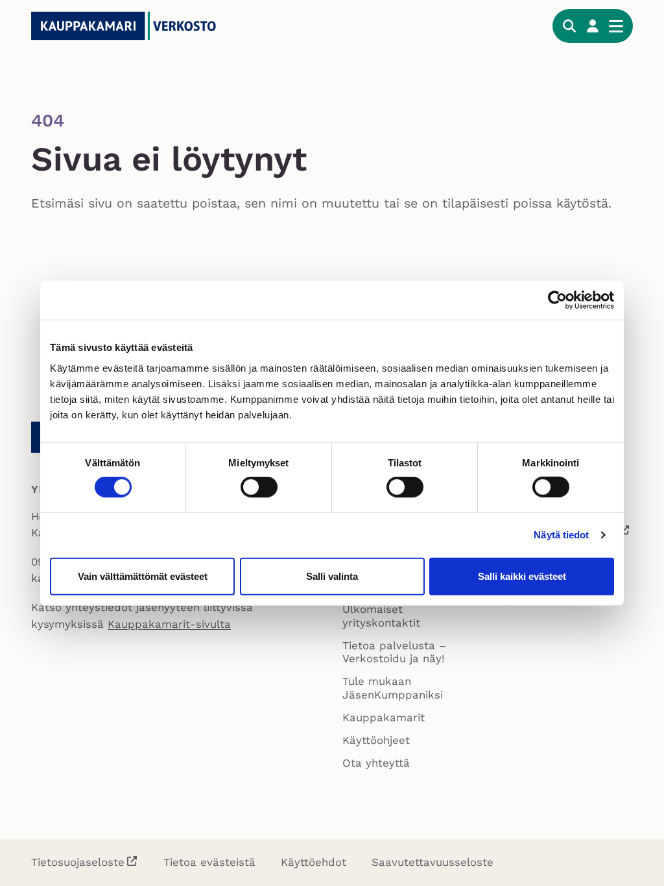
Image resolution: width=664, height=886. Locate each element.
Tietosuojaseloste (77, 862)
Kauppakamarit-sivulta (169, 623)
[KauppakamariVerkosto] (128, 26)
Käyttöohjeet (376, 740)
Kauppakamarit (383, 717)
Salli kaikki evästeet (522, 575)
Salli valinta (332, 575)
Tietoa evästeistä (209, 862)
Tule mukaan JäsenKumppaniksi (392, 687)
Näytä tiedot (561, 534)
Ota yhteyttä (376, 762)
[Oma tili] (592, 26)
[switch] (259, 487)
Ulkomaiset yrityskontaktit (381, 616)
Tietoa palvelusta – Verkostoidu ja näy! (394, 652)
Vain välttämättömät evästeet (143, 575)
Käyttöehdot (313, 862)
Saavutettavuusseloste (432, 862)
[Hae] (569, 26)
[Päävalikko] (616, 26)
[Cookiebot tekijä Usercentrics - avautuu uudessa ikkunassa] (557, 300)
